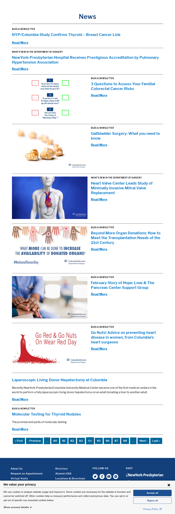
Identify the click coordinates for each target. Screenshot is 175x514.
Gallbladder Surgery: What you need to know (125, 135)
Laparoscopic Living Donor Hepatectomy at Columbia (59, 380)
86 (108, 440)
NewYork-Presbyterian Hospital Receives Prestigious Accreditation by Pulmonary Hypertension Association (85, 59)
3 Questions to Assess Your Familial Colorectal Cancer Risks (123, 86)
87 (116, 440)
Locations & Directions (70, 478)
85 (99, 440)
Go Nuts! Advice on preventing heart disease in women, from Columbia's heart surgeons (123, 337)
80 (55, 440)
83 (81, 440)
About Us (17, 468)
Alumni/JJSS (63, 473)
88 (125, 440)
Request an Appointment (27, 473)
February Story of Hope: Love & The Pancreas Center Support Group (122, 285)
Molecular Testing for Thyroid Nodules (46, 414)
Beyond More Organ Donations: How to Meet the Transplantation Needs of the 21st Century (125, 238)
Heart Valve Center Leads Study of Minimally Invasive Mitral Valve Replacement (122, 188)
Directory (61, 468)
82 (72, 440)
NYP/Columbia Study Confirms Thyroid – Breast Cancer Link (66, 34)
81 (63, 440)
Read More (20, 42)
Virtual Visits (19, 478)
